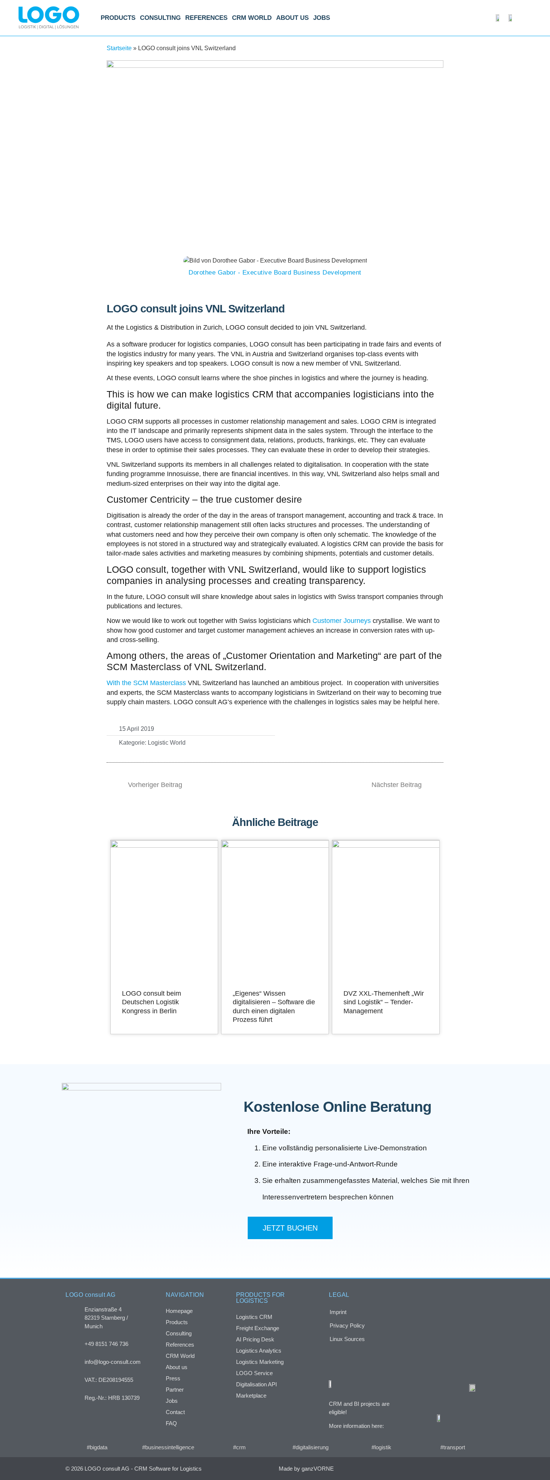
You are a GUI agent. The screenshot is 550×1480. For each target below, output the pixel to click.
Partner (175, 1389)
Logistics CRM (254, 1317)
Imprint (338, 1312)
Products (118, 17)
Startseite (119, 48)
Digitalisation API (256, 1384)
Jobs (321, 17)
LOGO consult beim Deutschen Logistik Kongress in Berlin (151, 1002)
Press (173, 1378)
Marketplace (251, 1395)
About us (292, 17)
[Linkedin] (461, 1468)
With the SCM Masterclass (147, 683)
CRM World (252, 17)
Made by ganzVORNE (306, 1468)
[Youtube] (477, 1468)
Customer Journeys (341, 620)
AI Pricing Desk (255, 1339)
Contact (175, 1412)
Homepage (179, 1311)
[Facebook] (430, 1468)
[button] (305, 735)
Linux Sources (347, 1339)
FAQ (171, 1423)
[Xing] (445, 1468)
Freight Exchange (257, 1328)
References (206, 17)
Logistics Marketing (260, 1362)
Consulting (160, 17)
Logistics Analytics (258, 1350)
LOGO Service (254, 1373)
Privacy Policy (347, 1325)
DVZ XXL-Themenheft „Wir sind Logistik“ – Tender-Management (383, 1002)
